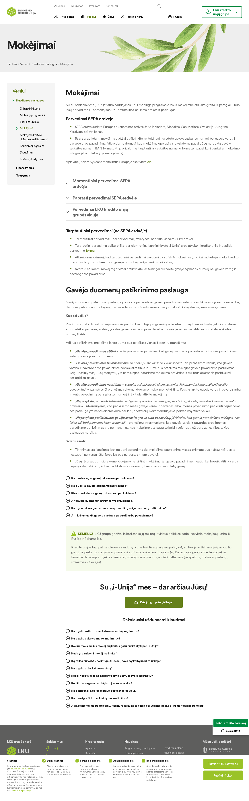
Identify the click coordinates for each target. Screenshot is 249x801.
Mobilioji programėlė (32, 115)
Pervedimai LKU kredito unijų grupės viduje (100, 212)
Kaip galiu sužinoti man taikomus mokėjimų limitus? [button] (105, 631)
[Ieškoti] (159, 6)
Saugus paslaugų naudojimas (139, 748)
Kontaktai (112, 6)
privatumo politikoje (21, 790)
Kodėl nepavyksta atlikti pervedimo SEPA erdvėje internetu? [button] (112, 675)
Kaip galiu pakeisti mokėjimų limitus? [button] (95, 638)
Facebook (47, 748)
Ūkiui (111, 16)
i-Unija (177, 16)
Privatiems (67, 16)
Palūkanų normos (133, 753)
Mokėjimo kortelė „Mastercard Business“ (34, 137)
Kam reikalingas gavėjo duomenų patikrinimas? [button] (102, 478)
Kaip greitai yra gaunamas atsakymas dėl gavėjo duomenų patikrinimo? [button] (119, 508)
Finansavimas (25, 168)
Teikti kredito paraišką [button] (231, 723)
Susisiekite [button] (233, 731)
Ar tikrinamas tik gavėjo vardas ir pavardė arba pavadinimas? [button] (112, 515)
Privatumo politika (173, 748)
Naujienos (77, 6)
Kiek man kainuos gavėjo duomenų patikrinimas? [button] (103, 493)
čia (149, 162)
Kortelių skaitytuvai (32, 159)
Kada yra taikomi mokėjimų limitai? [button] (94, 653)
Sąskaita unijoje (29, 122)
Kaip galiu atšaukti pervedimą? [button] (91, 668)
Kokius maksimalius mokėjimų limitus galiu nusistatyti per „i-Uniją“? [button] (115, 646)
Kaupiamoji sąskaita (32, 146)
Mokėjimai (26, 128)
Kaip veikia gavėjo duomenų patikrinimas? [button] (99, 485)
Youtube (55, 748)
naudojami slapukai (20, 768)
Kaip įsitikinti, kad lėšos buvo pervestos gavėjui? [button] (103, 690)
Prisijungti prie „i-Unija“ (156, 602)
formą (90, 250)
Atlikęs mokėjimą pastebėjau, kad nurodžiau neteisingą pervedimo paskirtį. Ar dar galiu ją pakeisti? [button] (137, 705)
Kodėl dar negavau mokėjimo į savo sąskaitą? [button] (101, 683)
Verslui (91, 16)
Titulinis (12, 64)
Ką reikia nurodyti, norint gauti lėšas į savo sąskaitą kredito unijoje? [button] (116, 661)
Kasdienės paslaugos (44, 64)
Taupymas (23, 175)
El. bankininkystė (30, 108)
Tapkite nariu (134, 16)
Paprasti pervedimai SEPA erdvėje (105, 198)
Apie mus (59, 6)
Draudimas (26, 152)
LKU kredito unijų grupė (222, 12)
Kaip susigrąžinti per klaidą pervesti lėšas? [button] (99, 698)
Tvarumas (94, 6)
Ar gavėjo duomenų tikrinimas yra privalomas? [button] (102, 500)
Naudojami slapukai (174, 752)
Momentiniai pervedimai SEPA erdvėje (101, 183)
